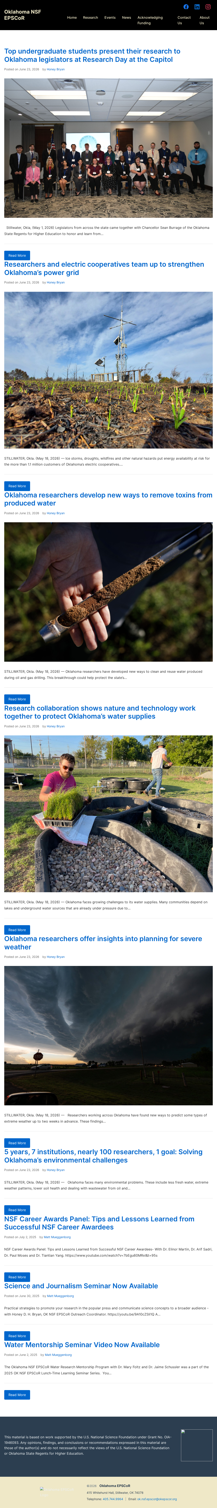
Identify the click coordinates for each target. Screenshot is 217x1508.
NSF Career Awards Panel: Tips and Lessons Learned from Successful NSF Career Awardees (99, 1223)
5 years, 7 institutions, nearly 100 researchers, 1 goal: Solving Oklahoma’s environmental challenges (103, 1156)
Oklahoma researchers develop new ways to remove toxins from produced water (108, 499)
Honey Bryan (56, 69)
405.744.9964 (113, 1499)
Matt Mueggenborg (57, 1237)
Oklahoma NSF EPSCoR (22, 15)
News (126, 17)
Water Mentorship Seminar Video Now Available (82, 1345)
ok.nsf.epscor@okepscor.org (157, 1499)
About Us (205, 20)
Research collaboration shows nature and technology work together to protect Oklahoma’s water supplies (100, 712)
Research (90, 17)
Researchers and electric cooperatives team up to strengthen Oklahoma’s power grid (104, 268)
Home (72, 17)
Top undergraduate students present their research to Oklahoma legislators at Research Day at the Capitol (92, 55)
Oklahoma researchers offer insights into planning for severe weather (103, 943)
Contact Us (184, 20)
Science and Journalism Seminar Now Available (81, 1286)
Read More (17, 255)
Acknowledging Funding (150, 20)
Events (110, 17)
